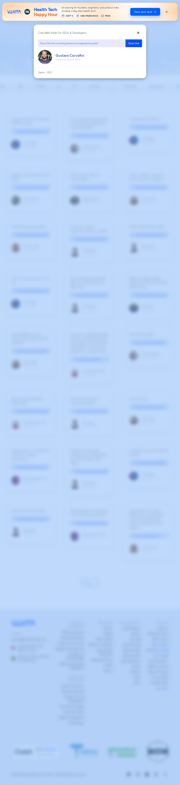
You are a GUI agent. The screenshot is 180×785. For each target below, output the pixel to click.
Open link (133, 43)
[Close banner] (166, 11)
